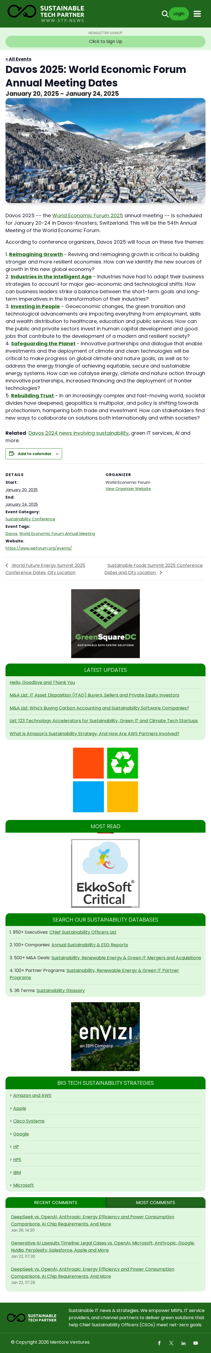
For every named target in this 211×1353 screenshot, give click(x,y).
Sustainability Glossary (61, 990)
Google (21, 1134)
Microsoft (23, 1185)
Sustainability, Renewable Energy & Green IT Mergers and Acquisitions (126, 958)
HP (16, 1146)
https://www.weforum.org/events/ (38, 548)
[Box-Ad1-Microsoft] (105, 780)
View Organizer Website (128, 488)
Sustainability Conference (30, 519)
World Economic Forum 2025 (87, 215)
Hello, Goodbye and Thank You (42, 682)
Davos (11, 533)
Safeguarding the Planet (43, 343)
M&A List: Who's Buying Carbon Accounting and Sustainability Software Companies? (99, 708)
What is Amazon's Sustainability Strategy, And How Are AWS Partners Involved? (94, 733)
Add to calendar (35, 454)
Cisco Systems (29, 1121)
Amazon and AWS (32, 1095)
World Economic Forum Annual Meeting (57, 533)
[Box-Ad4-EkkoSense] (105, 873)
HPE (17, 1159)
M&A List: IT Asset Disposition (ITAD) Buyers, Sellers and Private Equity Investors (94, 695)
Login (178, 13)
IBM (17, 1172)
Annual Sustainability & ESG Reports (89, 945)
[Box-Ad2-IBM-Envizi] (105, 1036)
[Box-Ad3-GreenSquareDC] (105, 623)
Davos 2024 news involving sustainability (79, 433)
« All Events (18, 59)
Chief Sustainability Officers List (82, 932)
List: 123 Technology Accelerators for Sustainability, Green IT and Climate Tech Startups (104, 721)
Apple (19, 1108)
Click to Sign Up (105, 41)
